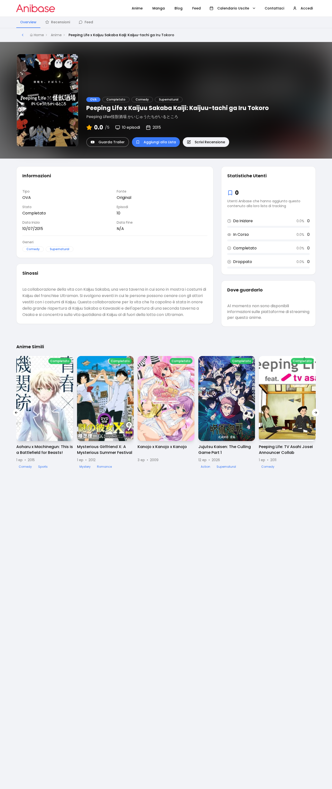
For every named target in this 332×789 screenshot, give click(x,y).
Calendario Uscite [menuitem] (233, 8)
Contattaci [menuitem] (274, 8)
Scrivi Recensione (210, 142)
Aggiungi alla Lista (160, 142)
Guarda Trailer (111, 142)
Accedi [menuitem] (307, 8)
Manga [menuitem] (158, 8)
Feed (89, 22)
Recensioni (60, 22)
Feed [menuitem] (196, 8)
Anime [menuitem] (137, 8)
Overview (28, 22)
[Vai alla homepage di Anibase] (35, 8)
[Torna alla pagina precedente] (22, 35)
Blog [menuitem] (179, 8)
